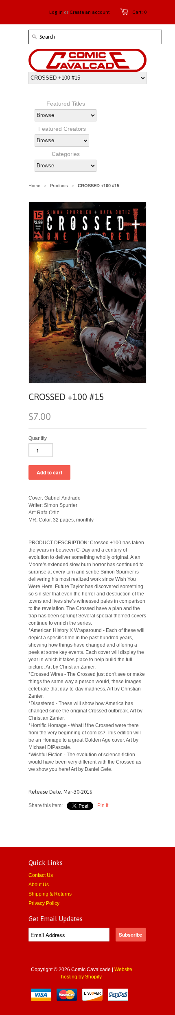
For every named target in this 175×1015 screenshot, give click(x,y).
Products (59, 185)
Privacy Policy (43, 903)
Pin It (102, 805)
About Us (38, 884)
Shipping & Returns (50, 894)
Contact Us (40, 875)
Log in (56, 12)
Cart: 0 (139, 12)
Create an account (90, 12)
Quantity (37, 438)
